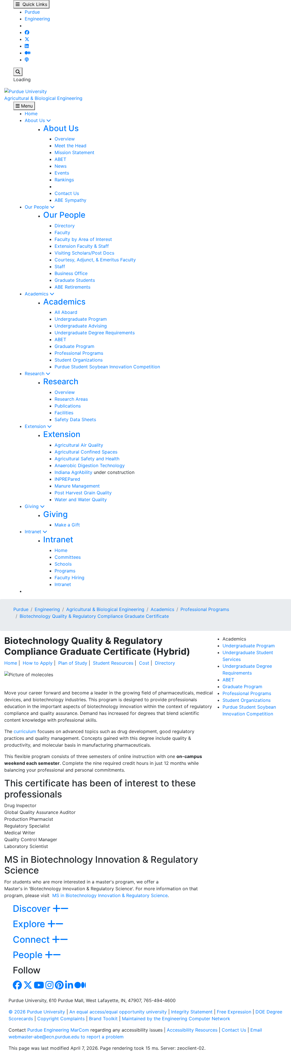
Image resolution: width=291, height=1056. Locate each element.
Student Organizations (79, 360)
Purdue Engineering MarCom (58, 1030)
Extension (36, 426)
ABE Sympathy (70, 200)
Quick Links (33, 4)
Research (35, 373)
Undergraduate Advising (81, 326)
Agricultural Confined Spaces (86, 452)
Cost (144, 663)
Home (31, 113)
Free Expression (234, 1012)
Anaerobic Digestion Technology (90, 465)
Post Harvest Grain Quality (83, 493)
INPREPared (67, 479)
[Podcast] (27, 59)
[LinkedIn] (27, 46)
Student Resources (113, 663)
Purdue (32, 12)
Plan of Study (72, 663)
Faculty (62, 232)
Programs (65, 571)
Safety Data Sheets (75, 419)
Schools (63, 564)
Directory (65, 225)
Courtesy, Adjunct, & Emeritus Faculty (95, 260)
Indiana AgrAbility (73, 472)
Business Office (71, 273)
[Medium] (27, 53)
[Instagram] (49, 987)
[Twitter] (27, 39)
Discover (33, 908)
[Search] (17, 72)
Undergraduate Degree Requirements (95, 332)
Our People (37, 207)
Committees (68, 557)
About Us (35, 120)
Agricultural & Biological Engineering (43, 98)
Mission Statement (74, 152)
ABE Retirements (72, 287)
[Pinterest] (59, 987)
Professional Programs (79, 353)
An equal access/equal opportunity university (118, 1012)
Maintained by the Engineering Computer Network (176, 1018)
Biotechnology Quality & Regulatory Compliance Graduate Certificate (94, 616)
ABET (60, 159)
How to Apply (38, 663)
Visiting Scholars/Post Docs (84, 253)
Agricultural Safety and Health (87, 458)
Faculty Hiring (69, 577)
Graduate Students (75, 280)
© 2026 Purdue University (37, 1012)
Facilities (64, 412)
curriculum (25, 731)
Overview (65, 139)
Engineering (37, 19)
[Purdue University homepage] (25, 91)
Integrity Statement (192, 1012)
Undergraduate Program (81, 319)
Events (62, 173)
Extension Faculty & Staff (82, 246)
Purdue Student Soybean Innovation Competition (107, 367)
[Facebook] (27, 32)
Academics (37, 294)
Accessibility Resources (192, 1030)
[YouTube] (39, 987)
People (29, 954)
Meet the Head (70, 145)
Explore (30, 923)
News (60, 166)
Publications (68, 406)
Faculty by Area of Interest (83, 239)
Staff (60, 266)
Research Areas (71, 399)
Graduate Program (74, 346)
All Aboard (66, 312)
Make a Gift (67, 525)
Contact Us (67, 193)
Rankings (64, 179)
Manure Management (77, 486)
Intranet (34, 531)
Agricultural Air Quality (79, 445)
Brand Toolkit (103, 1018)
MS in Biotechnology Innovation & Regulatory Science (110, 895)
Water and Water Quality (81, 499)
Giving (32, 506)
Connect (32, 939)
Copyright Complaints (61, 1018)
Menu (26, 106)
